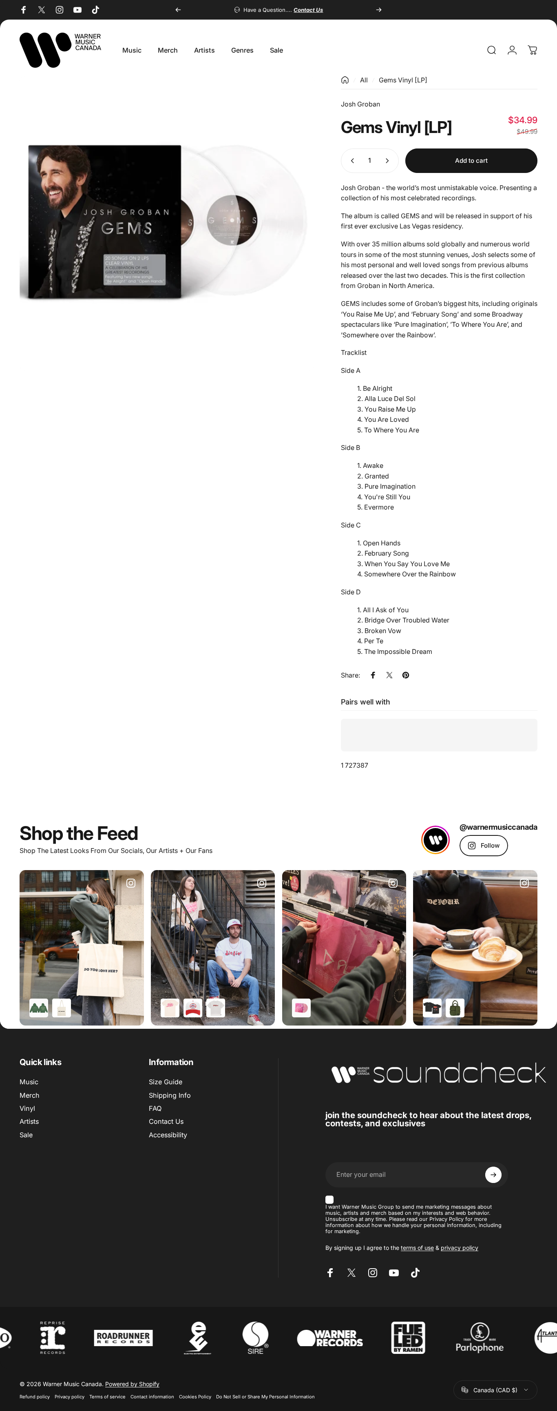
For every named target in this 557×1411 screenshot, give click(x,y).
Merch (30, 1095)
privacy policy (459, 1247)
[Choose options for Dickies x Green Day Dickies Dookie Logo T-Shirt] (215, 1008)
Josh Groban (360, 104)
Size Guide (165, 1082)
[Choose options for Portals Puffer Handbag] (455, 1008)
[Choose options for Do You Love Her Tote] (61, 1008)
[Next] (379, 10)
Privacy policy (69, 1397)
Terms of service (107, 1397)
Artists (29, 1122)
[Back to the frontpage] (345, 80)
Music (29, 1082)
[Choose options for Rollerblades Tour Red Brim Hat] (192, 1008)
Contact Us (166, 1122)
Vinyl (27, 1108)
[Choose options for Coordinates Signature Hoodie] (38, 1008)
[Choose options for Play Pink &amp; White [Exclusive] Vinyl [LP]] (301, 1008)
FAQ (155, 1108)
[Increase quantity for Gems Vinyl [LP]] (389, 161)
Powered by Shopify (132, 1383)
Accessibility (168, 1135)
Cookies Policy (195, 1397)
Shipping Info (170, 1095)
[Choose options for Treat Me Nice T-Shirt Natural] (170, 1008)
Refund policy (35, 1397)
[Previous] (178, 10)
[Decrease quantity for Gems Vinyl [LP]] (350, 161)
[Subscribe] (493, 1175)
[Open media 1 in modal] (167, 223)
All (364, 80)
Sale (26, 1135)
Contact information (152, 1397)
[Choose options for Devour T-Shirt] (432, 1008)
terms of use (417, 1247)
